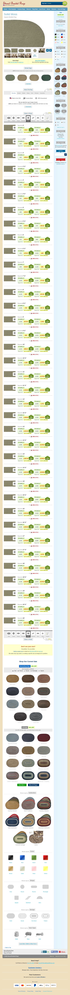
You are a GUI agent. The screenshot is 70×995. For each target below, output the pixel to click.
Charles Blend (43, 709)
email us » (21, 62)
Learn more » (60, 25)
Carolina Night (36, 722)
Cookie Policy (38, 991)
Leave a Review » (41, 977)
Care (32, 93)
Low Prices (42, 9)
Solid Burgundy (44, 743)
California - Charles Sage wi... (12, 781)
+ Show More (28, 83)
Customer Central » (61, 138)
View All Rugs (61, 9)
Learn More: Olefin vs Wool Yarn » (28, 943)
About (48, 9)
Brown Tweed (12, 684)
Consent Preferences (47, 991)
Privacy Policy (30, 991)
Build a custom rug (18, 651)
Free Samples (12, 9)
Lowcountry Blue (12, 709)
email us (40, 651)
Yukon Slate (44, 756)
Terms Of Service (21, 991)
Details (23, 93)
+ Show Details (28, 106)
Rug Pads (35, 9)
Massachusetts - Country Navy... (44, 781)
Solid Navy (28, 743)
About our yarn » (61, 127)
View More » (22, 785)
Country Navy (12, 697)
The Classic (28, 684)
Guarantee (42, 93)
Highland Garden (28, 697)
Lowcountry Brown (12, 768)
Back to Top (8, 947)
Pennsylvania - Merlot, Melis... (43, 768)
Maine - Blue (28, 781)
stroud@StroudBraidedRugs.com (46, 963)
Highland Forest (28, 709)
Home (5, 9)
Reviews (54, 9)
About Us (52, 956)
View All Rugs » (33, 785)
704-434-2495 (13, 62)
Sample (19, 93)
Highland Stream (28, 768)
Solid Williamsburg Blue (12, 743)
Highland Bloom (44, 697)
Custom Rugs (21, 9)
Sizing (28, 93)
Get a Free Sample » (40, 60)
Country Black (20, 722)
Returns (29, 9)
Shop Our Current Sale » (61, 956)
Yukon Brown (28, 756)
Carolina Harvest (44, 684)
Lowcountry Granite (12, 756)
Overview (14, 93)
